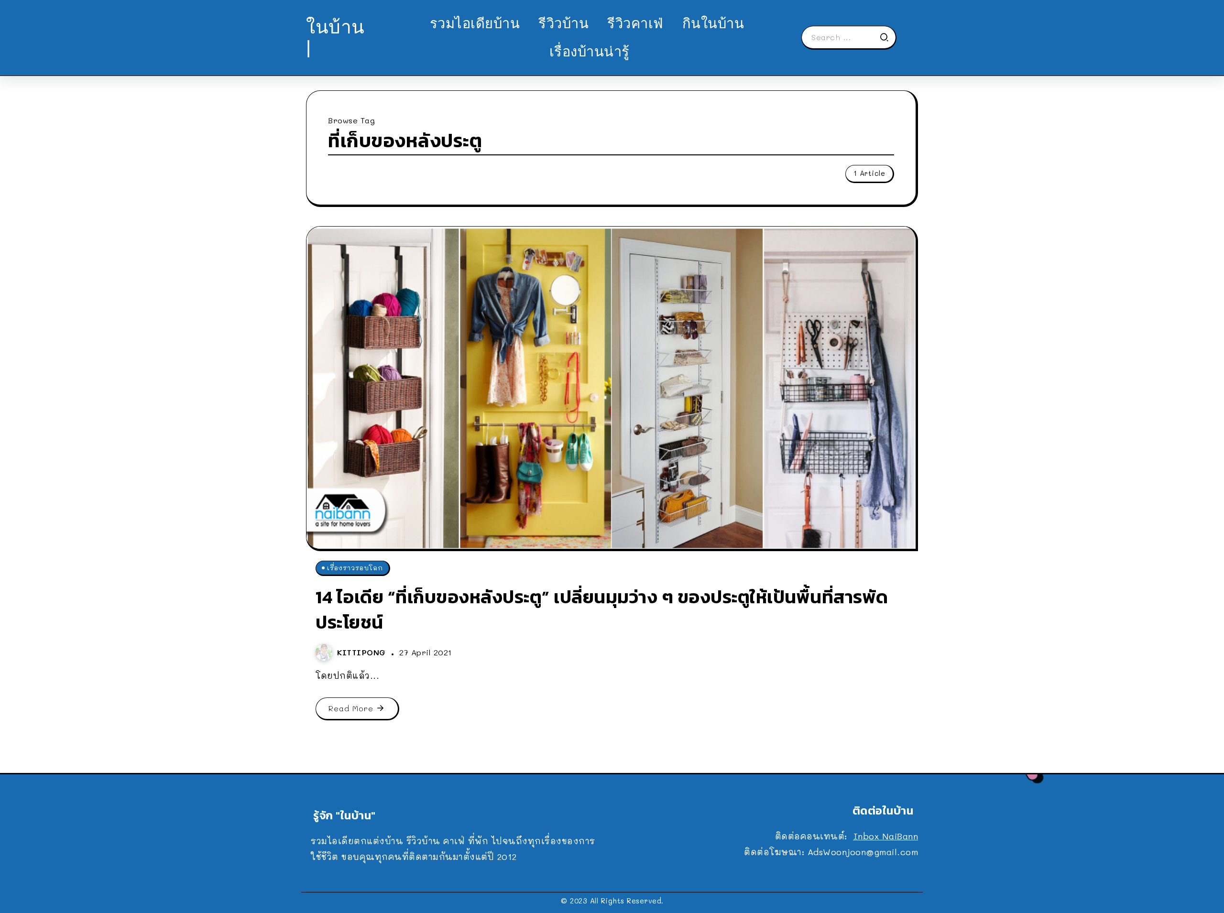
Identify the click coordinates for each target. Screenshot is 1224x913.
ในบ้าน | (335, 37)
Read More (350, 708)
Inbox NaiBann (885, 836)
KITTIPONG (363, 652)
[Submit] (887, 37)
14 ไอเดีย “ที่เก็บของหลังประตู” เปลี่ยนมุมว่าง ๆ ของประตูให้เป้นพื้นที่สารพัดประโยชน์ (602, 609)
